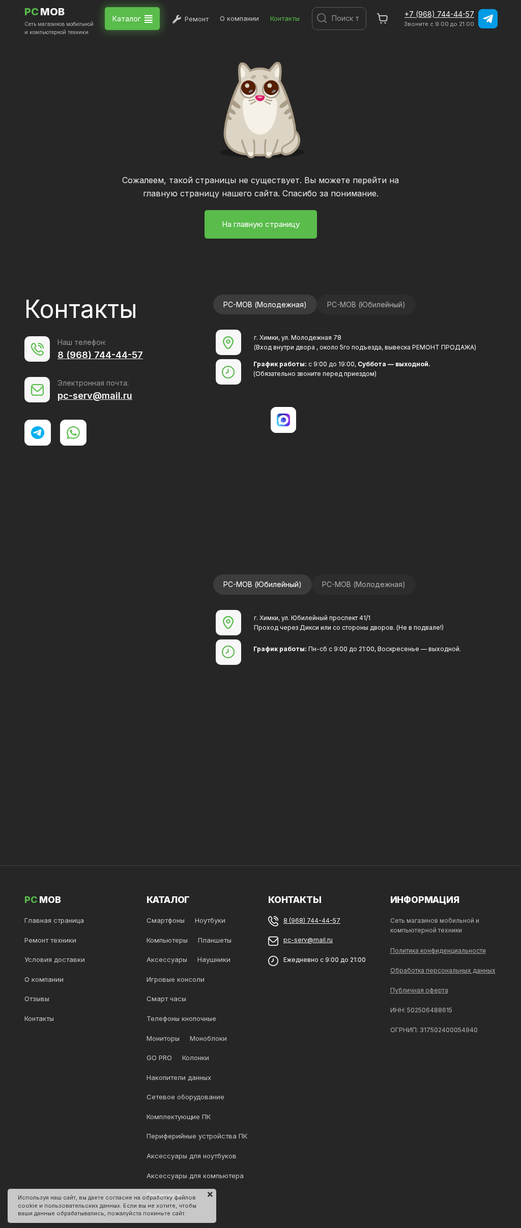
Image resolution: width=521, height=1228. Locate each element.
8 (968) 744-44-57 (100, 354)
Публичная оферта (419, 990)
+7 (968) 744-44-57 (439, 14)
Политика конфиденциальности (438, 950)
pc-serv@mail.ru (94, 395)
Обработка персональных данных (443, 970)
